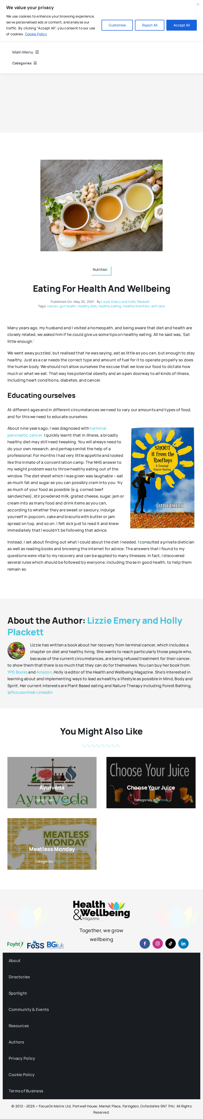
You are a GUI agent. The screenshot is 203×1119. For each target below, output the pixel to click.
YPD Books (17, 672)
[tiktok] (170, 943)
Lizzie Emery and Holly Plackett (125, 301)
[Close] (198, 4)
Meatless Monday (52, 849)
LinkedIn (45, 692)
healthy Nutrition (136, 306)
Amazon (44, 672)
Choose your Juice (151, 787)
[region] (101, 20)
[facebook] (145, 943)
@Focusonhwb (21, 692)
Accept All (182, 25)
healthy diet (87, 306)
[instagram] (157, 943)
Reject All (149, 25)
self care (158, 306)
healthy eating (110, 306)
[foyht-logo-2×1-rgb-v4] (15, 942)
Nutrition (62, 800)
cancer (52, 306)
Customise (117, 25)
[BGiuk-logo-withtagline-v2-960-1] (55, 943)
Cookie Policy (36, 34)
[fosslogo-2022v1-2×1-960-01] (35, 942)
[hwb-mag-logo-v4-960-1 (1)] (101, 902)
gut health (68, 306)
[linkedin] (183, 943)
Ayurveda (51, 787)
